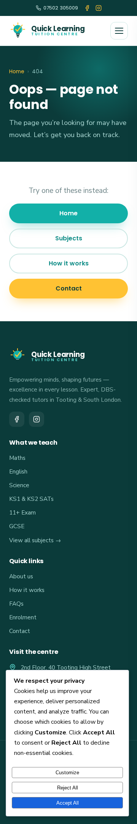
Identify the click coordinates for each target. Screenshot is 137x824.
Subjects (68, 238)
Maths (17, 458)
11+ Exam (22, 512)
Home (16, 71)
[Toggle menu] (119, 30)
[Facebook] (87, 8)
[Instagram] (99, 8)
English (18, 471)
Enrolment (23, 617)
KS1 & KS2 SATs (31, 499)
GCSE (16, 526)
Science (19, 485)
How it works (69, 263)
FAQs (16, 604)
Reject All (67, 788)
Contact (69, 288)
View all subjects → (35, 540)
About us (21, 576)
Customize (67, 772)
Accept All (67, 803)
